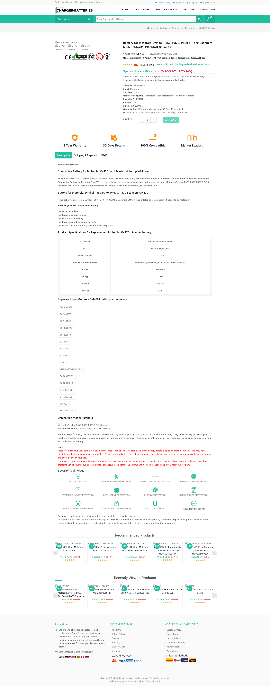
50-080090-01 (66, 376)
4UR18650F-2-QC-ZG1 (70, 369)
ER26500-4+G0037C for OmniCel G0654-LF (102, 591)
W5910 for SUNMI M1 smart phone (200, 591)
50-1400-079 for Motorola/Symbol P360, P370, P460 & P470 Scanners (70, 593)
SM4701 (64, 348)
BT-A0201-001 (67, 390)
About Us (116, 630)
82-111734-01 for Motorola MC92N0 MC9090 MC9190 (135, 549)
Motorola (190, 28)
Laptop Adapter (174, 638)
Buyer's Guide (208, 3)
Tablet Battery (173, 634)
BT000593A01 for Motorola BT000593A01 (69, 549)
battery (164, 28)
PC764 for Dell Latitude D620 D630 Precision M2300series (135, 591)
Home (153, 28)
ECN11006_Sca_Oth (166, 54)
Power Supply (173, 647)
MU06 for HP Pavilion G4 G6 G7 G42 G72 (168, 591)
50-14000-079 (66, 410)
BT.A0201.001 (67, 397)
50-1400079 (65, 321)
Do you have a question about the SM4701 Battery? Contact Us (156, 112)
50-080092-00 (66, 383)
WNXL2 (63, 404)
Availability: (129, 54)
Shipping (193, 3)
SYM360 (64, 355)
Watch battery (173, 651)
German (132, 681)
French (149, 681)
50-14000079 (66, 314)
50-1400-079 (66, 307)
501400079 (65, 335)
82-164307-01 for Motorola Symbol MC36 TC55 (102, 549)
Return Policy (163, 3)
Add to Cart (170, 120)
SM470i (64, 362)
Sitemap (116, 651)
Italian (141, 681)
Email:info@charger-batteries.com (76, 652)
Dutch (157, 681)
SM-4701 (64, 342)
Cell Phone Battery (175, 642)
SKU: (152, 54)
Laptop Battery (173, 630)
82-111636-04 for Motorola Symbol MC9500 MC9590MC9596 (200, 550)
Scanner (176, 28)
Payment (179, 3)
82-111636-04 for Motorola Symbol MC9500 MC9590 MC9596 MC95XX (167, 550)
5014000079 (66, 328)
